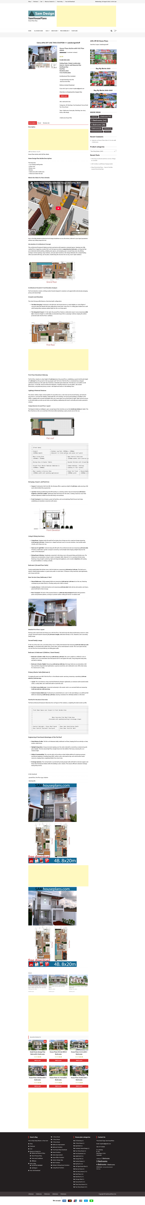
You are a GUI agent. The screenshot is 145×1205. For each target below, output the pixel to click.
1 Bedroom (94, 116)
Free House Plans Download (96, 131)
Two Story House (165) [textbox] (103, 151)
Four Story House (79, 1151)
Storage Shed (78, 1179)
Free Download (64, 30)
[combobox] (103, 151)
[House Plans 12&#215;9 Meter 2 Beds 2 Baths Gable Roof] (78, 980)
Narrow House (79, 1169)
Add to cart (64, 96)
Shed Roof (78, 1176)
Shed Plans (54, 30)
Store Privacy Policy (37, 1156)
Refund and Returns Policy (38, 1153)
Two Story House (64, 107)
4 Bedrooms (66, 110)
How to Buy (60, 1)
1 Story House (56, 1137)
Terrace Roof (84, 105)
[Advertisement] (86, 16)
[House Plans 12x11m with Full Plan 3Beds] (58, 980)
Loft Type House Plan (80, 1166)
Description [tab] (32, 123)
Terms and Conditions (37, 1158)
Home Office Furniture (58, 1157)
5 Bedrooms (96, 129)
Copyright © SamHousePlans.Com (107, 1194)
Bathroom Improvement (59, 1144)
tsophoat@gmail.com (78, 88)
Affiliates (34, 1161)
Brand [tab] (39, 123)
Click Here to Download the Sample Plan (71, 92)
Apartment (78, 1146)
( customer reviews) (71, 52)
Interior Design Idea (58, 1160)
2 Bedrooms (105, 116)
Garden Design (79, 1161)
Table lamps (107, 131)
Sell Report (34, 1168)
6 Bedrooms (107, 128)
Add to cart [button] (37, 1060)
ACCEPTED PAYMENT (37, 1165)
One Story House (79, 1171)
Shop (29, 1)
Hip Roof (77, 1164)
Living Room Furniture (58, 1168)
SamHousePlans (37, 18)
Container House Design (81, 1148)
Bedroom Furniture (57, 1147)
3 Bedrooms (99, 120)
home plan (72, 110)
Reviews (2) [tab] (46, 123)
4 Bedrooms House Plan (66, 118)
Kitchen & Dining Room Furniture (61, 1165)
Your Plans (74, 30)
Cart (41, 1)
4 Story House (79, 1143)
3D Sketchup (69, 105)
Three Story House (80, 1184)
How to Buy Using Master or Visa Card (38, 1140)
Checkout (35, 1)
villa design (66, 112)
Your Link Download (70, 1)
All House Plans (38, 30)
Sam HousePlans (110, 1140)
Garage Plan (78, 1158)
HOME (29, 30)
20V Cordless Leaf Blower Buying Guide (102, 164)
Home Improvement (58, 1155)
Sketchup (77, 110)
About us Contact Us (50, 1)
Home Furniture (57, 1152)
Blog (47, 30)
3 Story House (56, 1142)
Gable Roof (78, 1156)
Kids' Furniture (56, 1162)
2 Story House (56, 1139)
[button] (54, 48)
